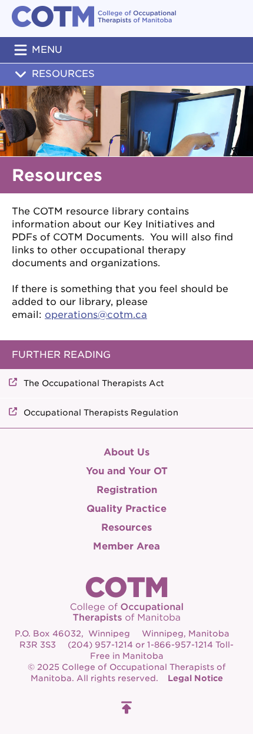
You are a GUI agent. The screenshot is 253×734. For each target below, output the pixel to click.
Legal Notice (195, 678)
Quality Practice (126, 508)
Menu (47, 49)
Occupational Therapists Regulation (101, 412)
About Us (126, 452)
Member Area (126, 546)
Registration (126, 489)
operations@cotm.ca (96, 314)
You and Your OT (127, 471)
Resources (63, 73)
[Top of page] (126, 707)
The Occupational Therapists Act (94, 383)
